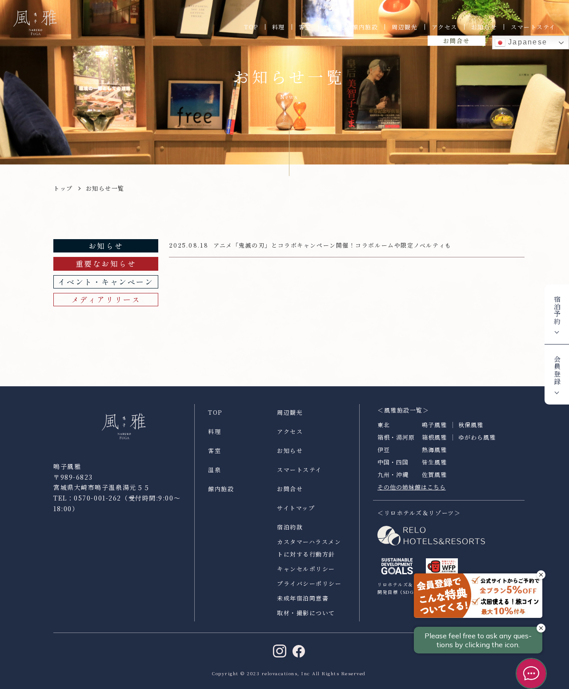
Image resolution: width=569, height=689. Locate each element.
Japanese (526, 42)
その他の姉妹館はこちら (411, 487)
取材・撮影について (306, 613)
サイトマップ (296, 508)
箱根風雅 (434, 437)
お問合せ (456, 40)
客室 (305, 27)
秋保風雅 (470, 425)
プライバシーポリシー (309, 583)
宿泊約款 (290, 527)
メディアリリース (105, 299)
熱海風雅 (434, 449)
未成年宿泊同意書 (303, 598)
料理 (278, 27)
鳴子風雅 (434, 425)
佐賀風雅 (434, 474)
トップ (63, 188)
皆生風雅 (434, 462)
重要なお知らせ (106, 263)
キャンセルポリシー (306, 569)
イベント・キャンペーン (105, 281)
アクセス (444, 27)
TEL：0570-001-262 (87, 497)
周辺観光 (404, 27)
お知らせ (484, 27)
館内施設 (365, 27)
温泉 (331, 27)
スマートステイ (533, 27)
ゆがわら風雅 (477, 437)
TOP (251, 27)
